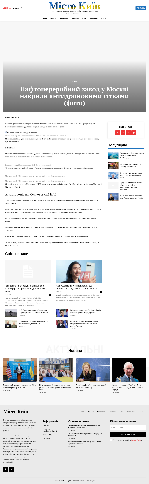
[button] (18, 8)
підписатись (126, 434)
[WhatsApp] (133, 132)
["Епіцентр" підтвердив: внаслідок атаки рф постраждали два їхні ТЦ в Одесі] (28, 271)
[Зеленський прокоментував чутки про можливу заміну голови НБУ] (11, 324)
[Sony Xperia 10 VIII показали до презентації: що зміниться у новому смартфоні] (79, 271)
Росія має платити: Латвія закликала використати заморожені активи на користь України (84, 323)
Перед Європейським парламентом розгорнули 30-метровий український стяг (55, 387)
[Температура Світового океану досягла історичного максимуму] (113, 155)
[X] (123, 132)
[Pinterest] (128, 132)
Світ (74, 82)
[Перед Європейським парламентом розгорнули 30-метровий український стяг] (56, 370)
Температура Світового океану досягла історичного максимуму (132, 155)
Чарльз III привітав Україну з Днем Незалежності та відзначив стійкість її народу (128, 387)
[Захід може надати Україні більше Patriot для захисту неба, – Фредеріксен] (62, 313)
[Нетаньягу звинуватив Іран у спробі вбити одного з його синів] (113, 175)
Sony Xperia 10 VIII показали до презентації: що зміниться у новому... (77, 287)
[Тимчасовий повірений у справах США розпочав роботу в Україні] (20, 370)
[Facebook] (117, 132)
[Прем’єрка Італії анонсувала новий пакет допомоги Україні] (113, 197)
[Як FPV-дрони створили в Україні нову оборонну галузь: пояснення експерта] (11, 313)
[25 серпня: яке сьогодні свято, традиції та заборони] (113, 165)
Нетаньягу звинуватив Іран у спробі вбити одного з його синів (131, 175)
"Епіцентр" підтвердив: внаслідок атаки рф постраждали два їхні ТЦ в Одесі (26, 288)
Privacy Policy (136, 440)
